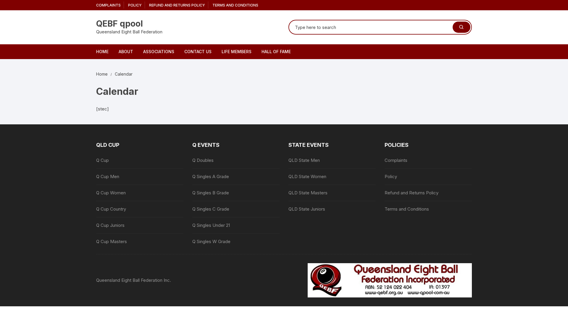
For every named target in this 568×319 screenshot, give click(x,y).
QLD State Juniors (306, 209)
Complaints (108, 5)
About (126, 51)
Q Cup (102, 160)
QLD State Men (304, 160)
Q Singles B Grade (210, 193)
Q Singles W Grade (211, 241)
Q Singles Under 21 (211, 225)
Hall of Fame (276, 51)
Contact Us (198, 51)
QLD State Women (307, 176)
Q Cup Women (111, 193)
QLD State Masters (307, 193)
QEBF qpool (119, 24)
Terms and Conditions (235, 5)
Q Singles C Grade (210, 209)
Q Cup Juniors (110, 225)
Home (102, 51)
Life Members (236, 51)
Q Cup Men (107, 176)
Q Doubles (203, 160)
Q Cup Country (111, 209)
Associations (158, 51)
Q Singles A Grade (210, 176)
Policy (135, 5)
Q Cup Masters (111, 241)
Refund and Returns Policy (177, 5)
